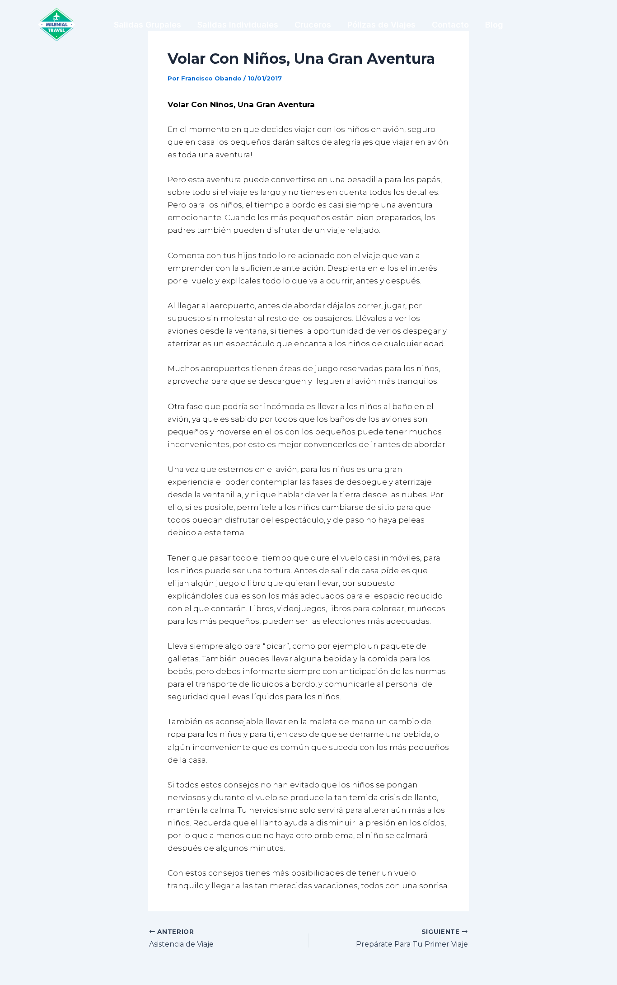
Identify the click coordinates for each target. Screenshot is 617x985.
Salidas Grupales (147, 24)
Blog (494, 24)
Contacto (450, 24)
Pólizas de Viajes (381, 24)
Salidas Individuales (237, 24)
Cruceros (312, 24)
